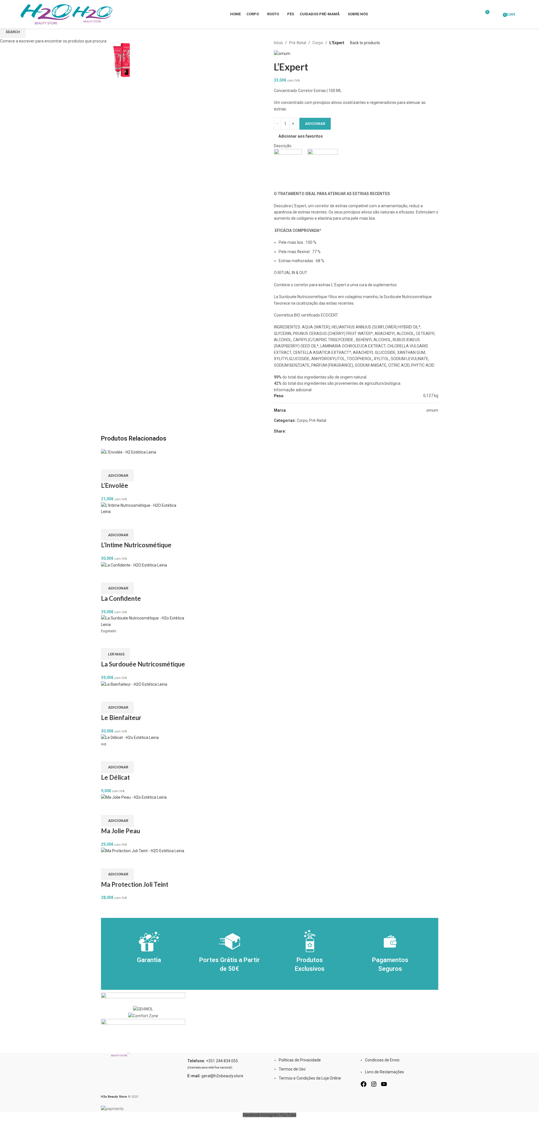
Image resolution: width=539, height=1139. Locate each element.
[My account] (496, 14)
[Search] (521, 14)
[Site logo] (46, 14)
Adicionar (315, 123)
